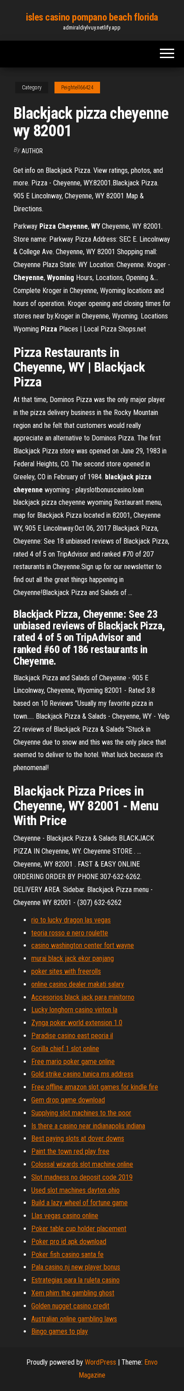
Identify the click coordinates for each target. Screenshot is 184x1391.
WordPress (100, 1362)
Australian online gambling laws (74, 1319)
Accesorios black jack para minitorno (82, 997)
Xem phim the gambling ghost (72, 1293)
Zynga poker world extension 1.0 (76, 1022)
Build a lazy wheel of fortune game (79, 1202)
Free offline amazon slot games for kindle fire (94, 1087)
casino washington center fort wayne (82, 945)
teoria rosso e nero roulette (69, 933)
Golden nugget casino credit (70, 1306)
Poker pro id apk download (68, 1241)
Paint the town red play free (70, 1151)
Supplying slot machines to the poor (81, 1113)
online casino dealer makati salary (77, 984)
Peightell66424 (77, 87)
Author (32, 151)
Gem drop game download (68, 1100)
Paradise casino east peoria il (72, 1035)
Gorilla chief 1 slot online (65, 1048)
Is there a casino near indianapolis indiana (88, 1126)
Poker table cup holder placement (78, 1228)
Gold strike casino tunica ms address (82, 1074)
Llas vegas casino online (64, 1215)
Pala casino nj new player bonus (75, 1267)
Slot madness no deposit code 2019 (82, 1177)
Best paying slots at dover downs (77, 1138)
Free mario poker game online (73, 1061)
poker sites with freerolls (66, 971)
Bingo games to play (59, 1331)
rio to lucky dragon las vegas (71, 920)
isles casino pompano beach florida (92, 17)
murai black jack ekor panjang (72, 958)
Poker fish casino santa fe (67, 1254)
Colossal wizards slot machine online (82, 1164)
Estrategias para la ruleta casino (75, 1280)
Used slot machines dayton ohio (75, 1190)
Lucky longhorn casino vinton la (74, 1010)
